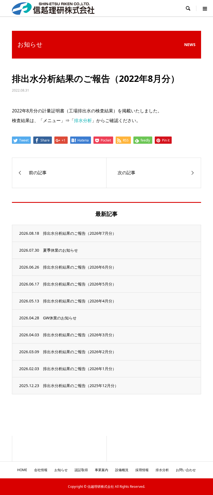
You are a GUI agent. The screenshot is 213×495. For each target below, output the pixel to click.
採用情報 (142, 470)
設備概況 (121, 470)
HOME (22, 470)
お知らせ (61, 470)
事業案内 (101, 470)
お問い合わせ (186, 470)
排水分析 (83, 120)
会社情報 (40, 470)
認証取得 (81, 470)
